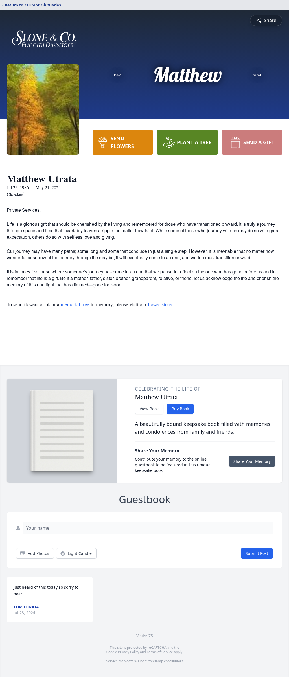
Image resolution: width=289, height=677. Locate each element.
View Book (149, 408)
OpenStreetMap (150, 661)
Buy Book (180, 408)
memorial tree (75, 304)
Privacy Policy (128, 652)
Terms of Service (160, 652)
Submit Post (257, 553)
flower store (160, 304)
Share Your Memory (252, 461)
